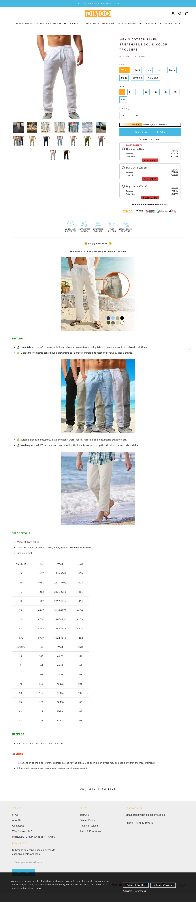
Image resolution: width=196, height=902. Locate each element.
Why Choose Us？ (22, 831)
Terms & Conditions (90, 831)
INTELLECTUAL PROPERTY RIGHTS (33, 836)
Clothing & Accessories (48, 23)
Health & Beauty (73, 23)
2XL (156, 91)
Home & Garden (24, 23)
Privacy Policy (87, 820)
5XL (123, 99)
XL (146, 91)
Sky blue (137, 77)
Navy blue (153, 77)
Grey (148, 69)
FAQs (15, 814)
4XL (176, 91)
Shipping (84, 814)
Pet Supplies (109, 23)
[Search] (180, 13)
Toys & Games (91, 23)
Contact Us (18, 825)
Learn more (35, 887)
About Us (17, 820)
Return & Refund (89, 825)
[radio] (150, 152)
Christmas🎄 (166, 23)
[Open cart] (186, 13)
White (124, 69)
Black (172, 69)
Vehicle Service (147, 23)
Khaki (137, 69)
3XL (166, 91)
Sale (177, 23)
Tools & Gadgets (127, 23)
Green (160, 69)
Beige (124, 77)
